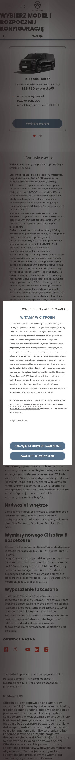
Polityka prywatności (19, 420)
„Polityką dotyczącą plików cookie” (25, 408)
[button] (45, 309)
